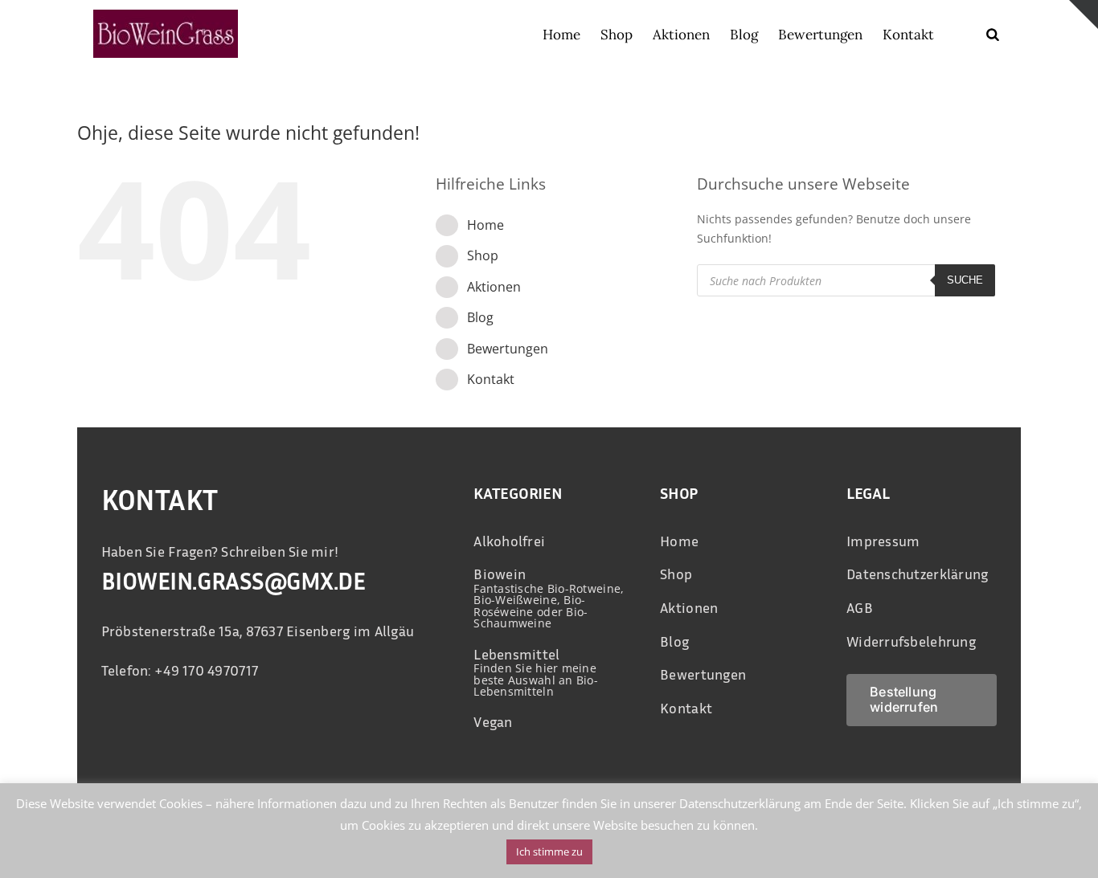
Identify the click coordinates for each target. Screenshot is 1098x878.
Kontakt (490, 379)
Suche (965, 280)
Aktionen (494, 287)
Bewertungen (507, 348)
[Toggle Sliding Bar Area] (1083, 14)
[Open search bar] (993, 34)
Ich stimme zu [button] (549, 851)
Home (485, 225)
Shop (482, 255)
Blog (480, 317)
